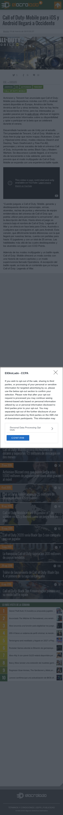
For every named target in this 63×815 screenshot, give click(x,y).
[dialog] (31, 407)
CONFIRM (17, 438)
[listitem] (31, 428)
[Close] (57, 373)
